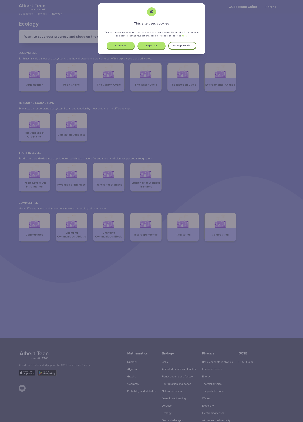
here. (184, 36)
